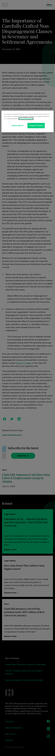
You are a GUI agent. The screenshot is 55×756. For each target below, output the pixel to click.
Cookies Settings (17, 125)
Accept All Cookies (36, 125)
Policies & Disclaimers (26, 118)
